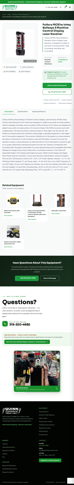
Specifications (23, 111)
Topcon (5, 444)
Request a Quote (8, 472)
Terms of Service (60, 482)
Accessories (43, 435)
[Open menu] (70, 7)
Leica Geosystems (8, 447)
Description (9, 111)
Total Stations (44, 412)
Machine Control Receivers (20, 14)
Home (4, 14)
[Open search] (60, 7)
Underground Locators (47, 425)
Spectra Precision (8, 450)
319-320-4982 (44, 445)
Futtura (4, 454)
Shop (9, 14)
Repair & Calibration (9, 465)
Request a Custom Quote (50, 460)
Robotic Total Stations (46, 415)
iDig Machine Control (9, 469)
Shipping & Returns (39, 111)
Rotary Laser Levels (45, 421)
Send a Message (49, 278)
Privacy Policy (50, 482)
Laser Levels (43, 418)
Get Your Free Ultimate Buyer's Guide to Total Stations (26, 342)
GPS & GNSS (43, 431)
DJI (3, 457)
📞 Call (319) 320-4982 (57, 92)
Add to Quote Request (57, 85)
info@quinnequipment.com (48, 450)
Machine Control (44, 428)
